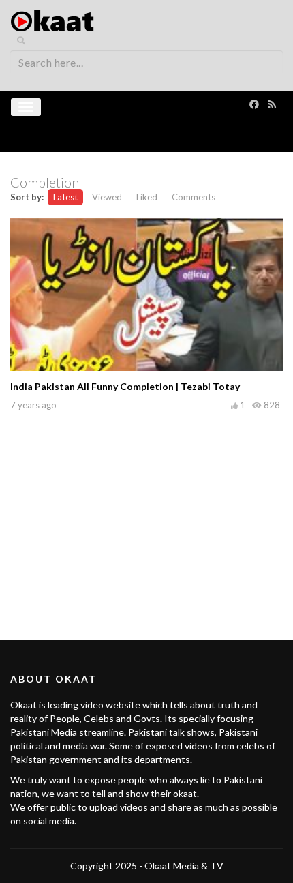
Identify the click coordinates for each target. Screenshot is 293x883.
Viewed (107, 197)
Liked (146, 197)
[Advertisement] (146, 510)
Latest (65, 197)
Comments (193, 197)
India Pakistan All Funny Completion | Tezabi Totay (125, 386)
